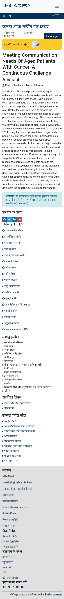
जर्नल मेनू (7, 16)
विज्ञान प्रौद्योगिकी (10, 519)
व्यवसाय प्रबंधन (9, 525)
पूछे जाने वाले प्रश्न (10, 577)
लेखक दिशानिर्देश (9, 536)
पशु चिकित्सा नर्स (12, 286)
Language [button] (52, 36)
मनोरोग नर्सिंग (11, 310)
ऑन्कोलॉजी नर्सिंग (13, 242)
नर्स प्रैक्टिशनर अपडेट (15, 255)
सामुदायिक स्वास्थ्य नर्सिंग (16, 329)
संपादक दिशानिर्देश (10, 541)
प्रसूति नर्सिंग (11, 298)
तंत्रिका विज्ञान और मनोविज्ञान (15, 507)
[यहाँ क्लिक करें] (17, 6)
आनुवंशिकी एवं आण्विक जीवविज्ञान (17, 482)
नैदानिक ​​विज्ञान (9, 513)
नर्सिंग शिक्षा (10, 273)
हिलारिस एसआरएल (53, 594)
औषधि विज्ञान (8, 495)
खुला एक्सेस (7, 562)
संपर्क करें (6, 567)
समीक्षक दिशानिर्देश (10, 546)
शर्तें (3, 572)
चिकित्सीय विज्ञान (10, 501)
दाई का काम (10, 249)
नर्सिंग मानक (10, 267)
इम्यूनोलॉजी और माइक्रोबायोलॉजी (17, 488)
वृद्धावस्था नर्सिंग (12, 323)
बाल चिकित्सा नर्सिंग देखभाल (17, 304)
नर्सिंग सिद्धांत (11, 279)
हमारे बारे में (7, 556)
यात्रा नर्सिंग (10, 317)
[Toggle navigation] (56, 6)
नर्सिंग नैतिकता (11, 261)
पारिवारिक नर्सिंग (12, 292)
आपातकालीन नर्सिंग (14, 230)
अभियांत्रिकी (8, 476)
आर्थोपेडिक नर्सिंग (13, 236)
